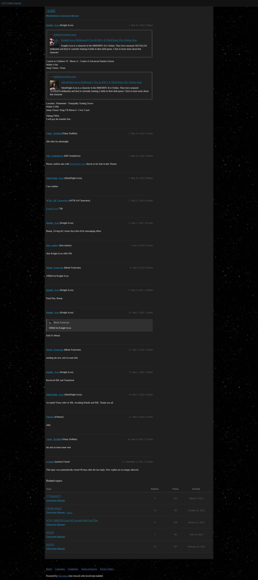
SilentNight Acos (78, 164)
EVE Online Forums (11, 3)
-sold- (51, 10)
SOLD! (50, 532)
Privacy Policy (107, 569)
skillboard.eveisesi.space (64, 34)
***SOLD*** (53, 496)
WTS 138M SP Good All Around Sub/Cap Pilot (72, 520)
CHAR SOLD (53, 508)
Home (49, 569)
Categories (60, 569)
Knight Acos (52, 208)
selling (69, 512)
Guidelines (73, 569)
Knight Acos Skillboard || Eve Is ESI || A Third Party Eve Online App (99, 40)
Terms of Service (89, 569)
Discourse (62, 576)
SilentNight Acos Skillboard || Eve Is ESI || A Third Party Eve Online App (101, 82)
